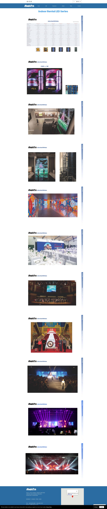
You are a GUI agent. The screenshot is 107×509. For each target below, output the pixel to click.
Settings (95, 507)
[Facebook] (27, 1)
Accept (101, 507)
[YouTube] (29, 1)
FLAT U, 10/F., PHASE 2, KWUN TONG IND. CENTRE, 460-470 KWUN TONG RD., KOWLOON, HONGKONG (35, 494)
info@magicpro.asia (33, 504)
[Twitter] (31, 1)
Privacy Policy (49, 507)
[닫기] (105, 507)
